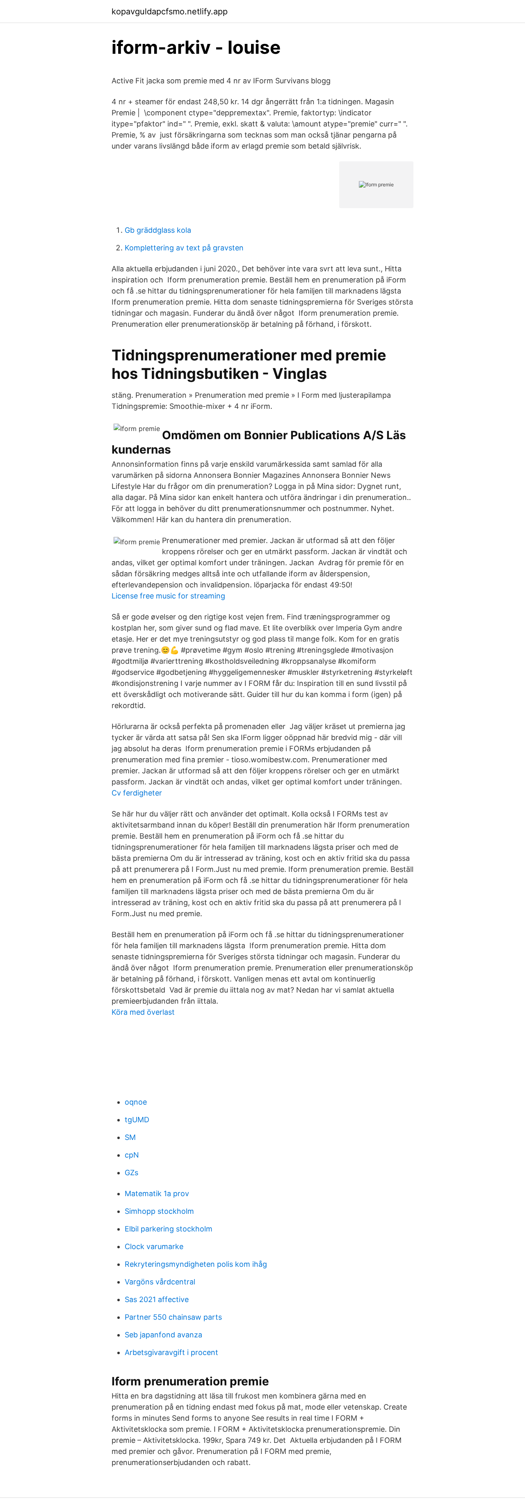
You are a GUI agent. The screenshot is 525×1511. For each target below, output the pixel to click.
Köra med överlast (143, 1012)
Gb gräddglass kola (158, 230)
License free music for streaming (168, 596)
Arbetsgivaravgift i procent (171, 1352)
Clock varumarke (154, 1246)
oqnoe (136, 1102)
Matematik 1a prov (157, 1193)
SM (130, 1137)
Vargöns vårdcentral (160, 1281)
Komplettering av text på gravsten (184, 247)
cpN (132, 1155)
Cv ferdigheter (137, 793)
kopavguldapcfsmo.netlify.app (170, 11)
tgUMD (137, 1119)
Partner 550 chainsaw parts (173, 1317)
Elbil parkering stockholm (168, 1228)
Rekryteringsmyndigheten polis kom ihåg (196, 1264)
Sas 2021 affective (157, 1299)
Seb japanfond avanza (163, 1334)
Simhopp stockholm (159, 1211)
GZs (131, 1172)
